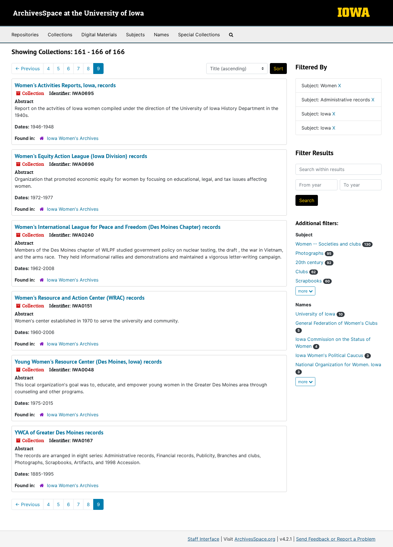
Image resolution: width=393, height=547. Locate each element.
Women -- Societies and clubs (333, 244)
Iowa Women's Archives (72, 138)
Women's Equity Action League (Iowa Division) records (81, 156)
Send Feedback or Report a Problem (335, 539)
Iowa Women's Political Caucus (332, 355)
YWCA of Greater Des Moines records (59, 432)
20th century (313, 262)
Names (161, 34)
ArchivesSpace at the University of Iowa (78, 13)
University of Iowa (319, 314)
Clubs (305, 271)
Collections (60, 34)
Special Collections (199, 34)
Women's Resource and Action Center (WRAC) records (79, 297)
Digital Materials (99, 34)
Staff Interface (203, 539)
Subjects (135, 34)
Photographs (313, 253)
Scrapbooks (312, 281)
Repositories (25, 34)
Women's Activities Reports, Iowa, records (65, 85)
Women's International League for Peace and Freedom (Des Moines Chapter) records (117, 227)
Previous (27, 68)
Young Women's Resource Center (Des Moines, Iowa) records (88, 361)
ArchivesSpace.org (254, 539)
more (303, 290)
